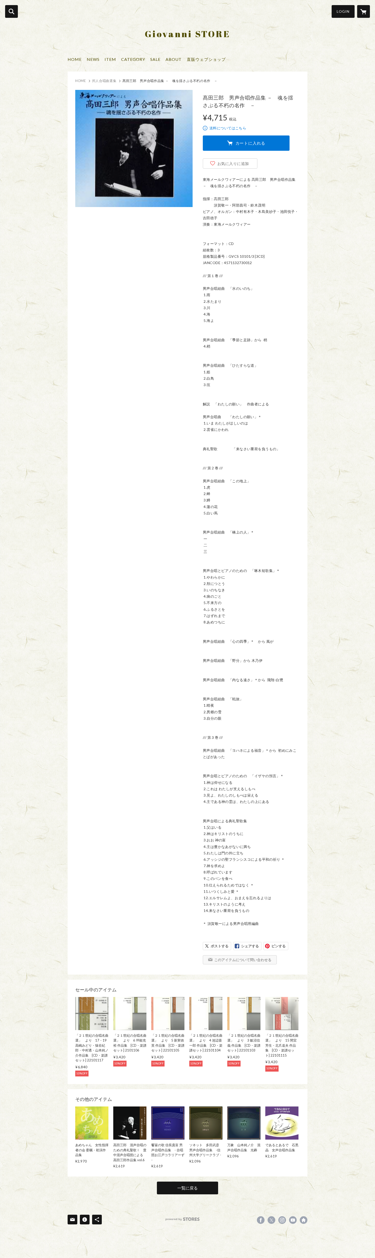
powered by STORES (182, 1219)
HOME (75, 59)
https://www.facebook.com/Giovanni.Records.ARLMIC (261, 1220)
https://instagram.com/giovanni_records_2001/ (282, 1220)
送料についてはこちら (227, 128)
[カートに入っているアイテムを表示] (363, 11)
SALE (155, 59)
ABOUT (174, 59)
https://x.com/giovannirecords (271, 1220)
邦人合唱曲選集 (104, 81)
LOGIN (343, 11)
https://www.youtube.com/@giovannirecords (293, 1220)
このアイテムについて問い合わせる (242, 960)
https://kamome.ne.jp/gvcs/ (303, 1220)
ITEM (110, 59)
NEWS (93, 59)
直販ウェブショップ (206, 59)
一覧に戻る (187, 1187)
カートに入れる (250, 143)
